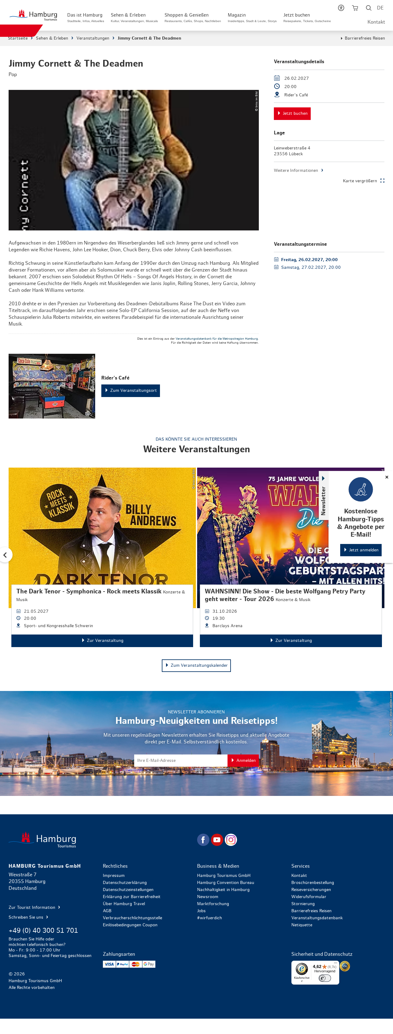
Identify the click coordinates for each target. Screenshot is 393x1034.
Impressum (114, 876)
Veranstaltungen (92, 38)
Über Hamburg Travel (124, 904)
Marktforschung (213, 904)
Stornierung (303, 904)
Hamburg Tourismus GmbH (224, 876)
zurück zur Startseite (102, 839)
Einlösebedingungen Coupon (130, 925)
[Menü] (335, 964)
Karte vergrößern (360, 181)
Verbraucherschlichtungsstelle (132, 918)
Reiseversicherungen (311, 890)
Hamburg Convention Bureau (225, 883)
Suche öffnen (368, 9)
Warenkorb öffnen (355, 9)
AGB (107, 911)
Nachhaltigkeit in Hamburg (223, 890)
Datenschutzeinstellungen (128, 890)
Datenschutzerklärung (125, 883)
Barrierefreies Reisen (365, 38)
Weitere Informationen (296, 170)
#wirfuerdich (209, 918)
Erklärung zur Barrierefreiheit (132, 897)
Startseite (18, 38)
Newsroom (207, 897)
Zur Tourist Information (32, 907)
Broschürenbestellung (312, 883)
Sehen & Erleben (52, 38)
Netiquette (301, 925)
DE (380, 8)
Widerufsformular (308, 897)
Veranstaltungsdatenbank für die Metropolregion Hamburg (217, 338)
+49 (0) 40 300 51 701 (43, 930)
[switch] (325, 978)
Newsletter (323, 500)
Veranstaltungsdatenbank (317, 918)
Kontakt (376, 22)
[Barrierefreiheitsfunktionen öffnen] (341, 9)
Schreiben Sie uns (27, 917)
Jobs (201, 911)
